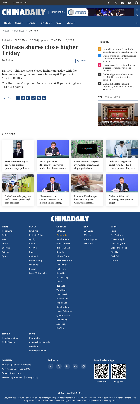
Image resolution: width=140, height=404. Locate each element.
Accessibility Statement (12, 377)
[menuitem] (57, 12)
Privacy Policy (32, 377)
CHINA (4, 2)
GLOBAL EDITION (20, 2)
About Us (6, 364)
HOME (7, 23)
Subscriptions (8, 373)
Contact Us (25, 368)
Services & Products (22, 364)
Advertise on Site (10, 368)
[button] (101, 123)
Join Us (20, 373)
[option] (118, 114)
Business (19, 31)
